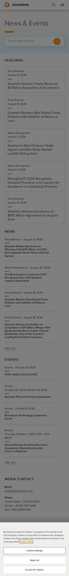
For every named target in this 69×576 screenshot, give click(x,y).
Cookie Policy (26, 541)
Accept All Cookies (34, 569)
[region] (34, 549)
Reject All (34, 560)
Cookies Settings (34, 550)
